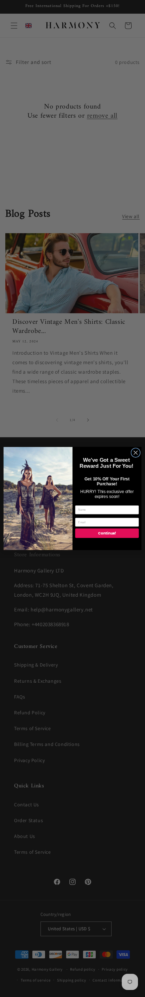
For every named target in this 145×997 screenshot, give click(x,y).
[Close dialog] (135, 452)
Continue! (107, 533)
